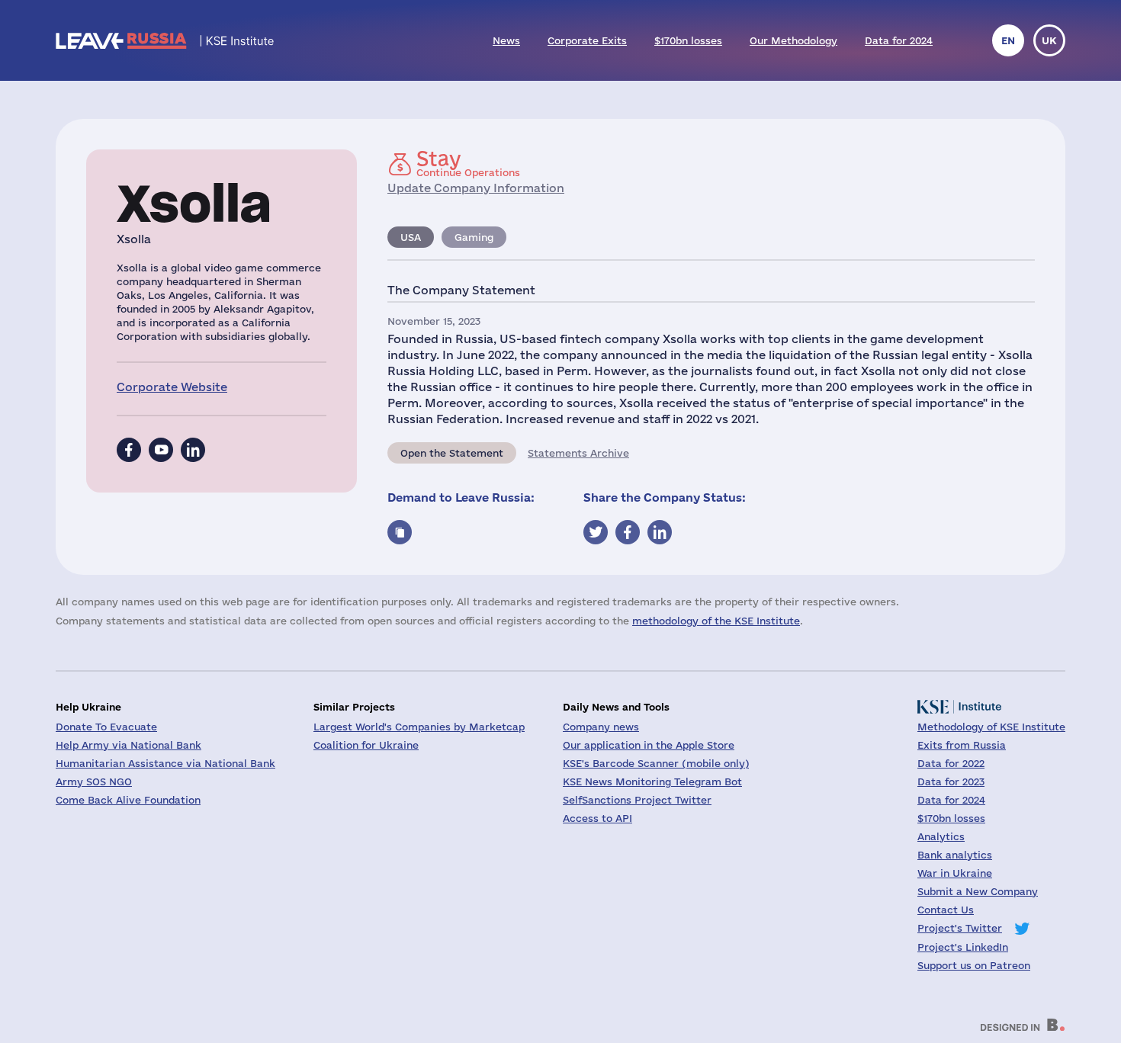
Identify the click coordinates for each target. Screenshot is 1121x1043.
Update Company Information (475, 187)
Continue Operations (468, 163)
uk (1049, 40)
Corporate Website (172, 386)
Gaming (474, 237)
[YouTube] (161, 450)
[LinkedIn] (193, 450)
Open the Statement (451, 453)
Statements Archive (578, 453)
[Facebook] (129, 450)
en (1008, 40)
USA (410, 237)
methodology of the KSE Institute (716, 620)
